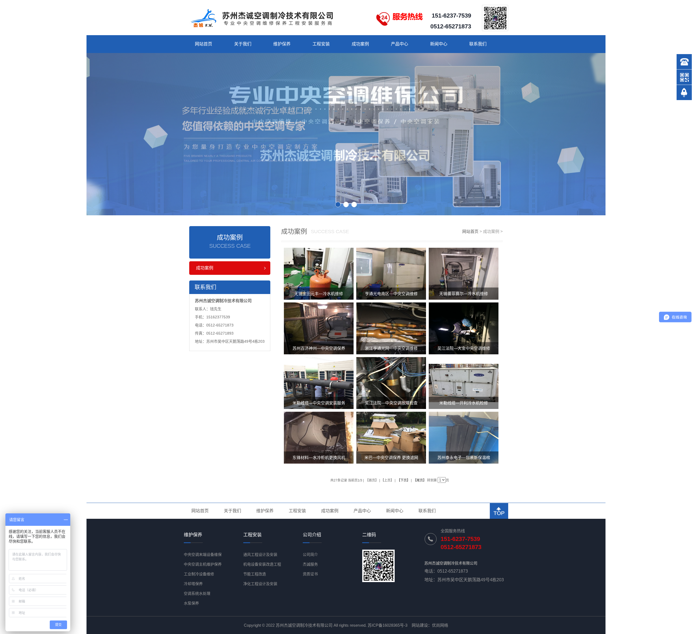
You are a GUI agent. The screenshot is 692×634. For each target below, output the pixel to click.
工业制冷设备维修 (199, 574)
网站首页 (203, 44)
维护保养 (282, 44)
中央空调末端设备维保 (203, 554)
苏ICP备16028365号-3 (387, 625)
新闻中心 (438, 44)
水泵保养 (191, 603)
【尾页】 (419, 480)
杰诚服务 (310, 564)
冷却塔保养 (193, 584)
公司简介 (310, 554)
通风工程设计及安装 (260, 554)
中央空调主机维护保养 (203, 564)
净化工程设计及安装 (260, 584)
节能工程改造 (254, 574)
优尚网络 (440, 625)
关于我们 (242, 44)
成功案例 (360, 44)
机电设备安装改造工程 (262, 564)
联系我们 (478, 44)
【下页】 (403, 480)
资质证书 (310, 574)
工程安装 (321, 44)
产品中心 (399, 44)
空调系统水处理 (197, 593)
